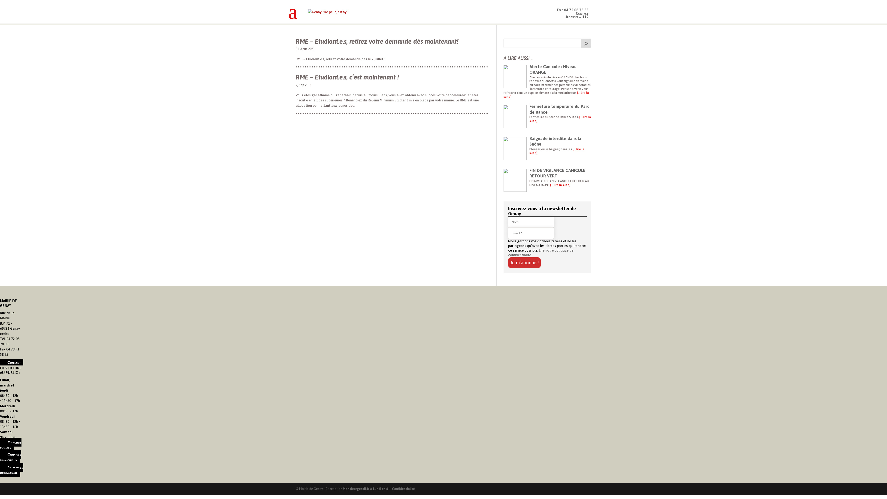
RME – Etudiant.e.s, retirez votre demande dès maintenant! (377, 41)
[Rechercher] (586, 43)
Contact (14, 362)
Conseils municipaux (10, 457)
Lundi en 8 (380, 489)
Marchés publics (10, 445)
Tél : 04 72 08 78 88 (572, 10)
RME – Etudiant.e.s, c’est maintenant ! (347, 77)
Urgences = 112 (577, 17)
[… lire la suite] (560, 185)
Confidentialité (403, 489)
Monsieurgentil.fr (356, 489)
